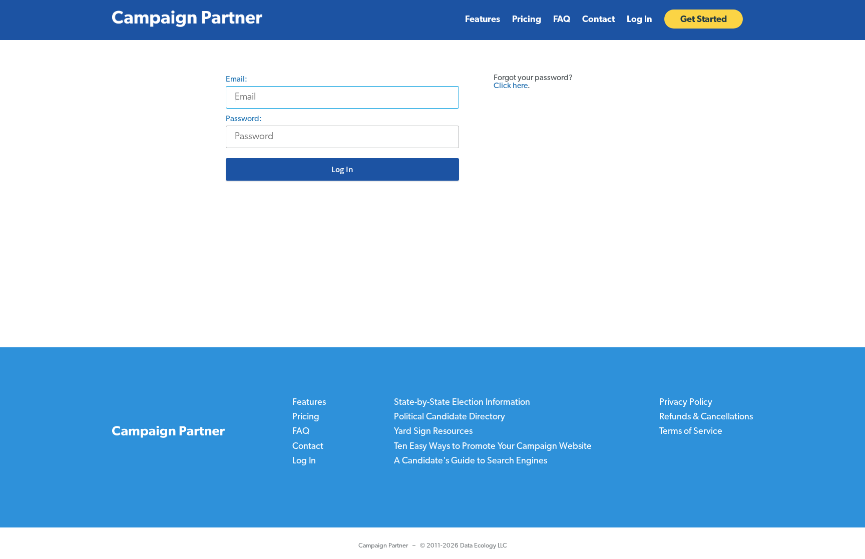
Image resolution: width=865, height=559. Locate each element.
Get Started (703, 20)
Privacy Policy (685, 402)
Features (482, 20)
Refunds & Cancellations (706, 417)
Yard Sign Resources (433, 431)
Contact (598, 20)
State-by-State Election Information (462, 402)
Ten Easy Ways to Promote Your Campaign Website (493, 446)
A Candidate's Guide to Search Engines (470, 460)
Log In (639, 20)
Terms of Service (690, 431)
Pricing (526, 20)
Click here (511, 86)
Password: (246, 119)
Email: (239, 80)
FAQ (561, 20)
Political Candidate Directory (449, 417)
